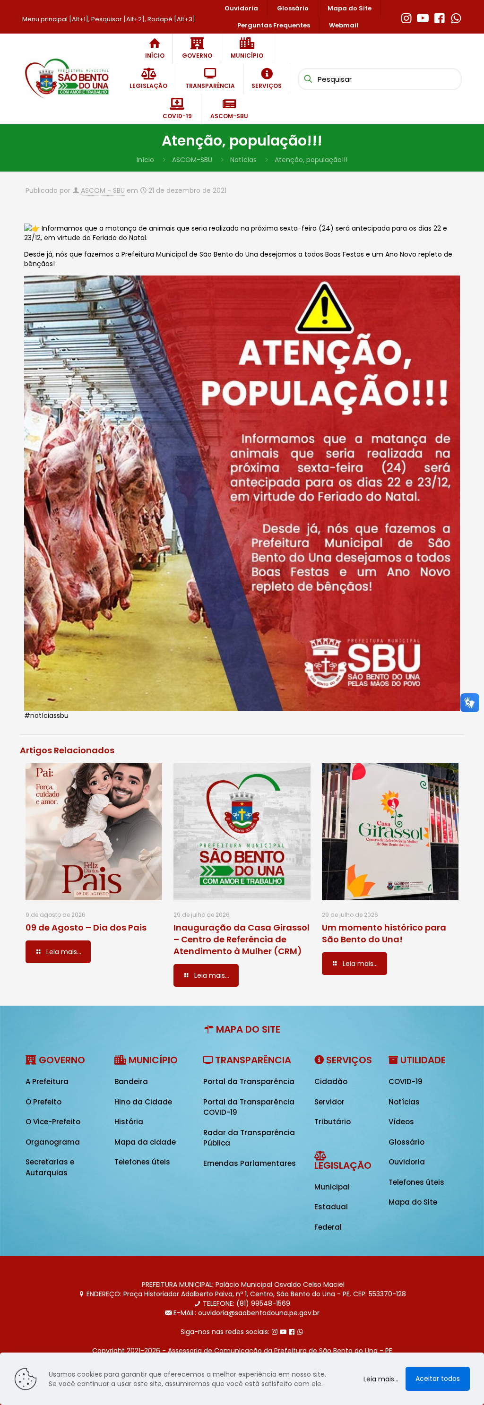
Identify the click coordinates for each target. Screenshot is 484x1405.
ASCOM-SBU (192, 159)
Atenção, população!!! (311, 159)
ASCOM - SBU (103, 190)
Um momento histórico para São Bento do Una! (384, 933)
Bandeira (131, 1081)
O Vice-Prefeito (53, 1122)
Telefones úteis (142, 1162)
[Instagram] (406, 17)
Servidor (329, 1102)
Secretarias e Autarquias (50, 1167)
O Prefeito (43, 1102)
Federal (328, 1227)
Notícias (243, 159)
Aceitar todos (437, 1378)
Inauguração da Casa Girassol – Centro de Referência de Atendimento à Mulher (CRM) (241, 939)
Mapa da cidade (145, 1142)
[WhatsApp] (456, 17)
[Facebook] (439, 17)
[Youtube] (423, 17)
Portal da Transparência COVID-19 (248, 1107)
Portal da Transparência (248, 1081)
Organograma (53, 1142)
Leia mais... (380, 1379)
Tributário (332, 1122)
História (128, 1122)
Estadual (331, 1207)
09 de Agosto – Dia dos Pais (86, 927)
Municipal (332, 1187)
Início (145, 159)
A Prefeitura (47, 1081)
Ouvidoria (407, 1162)
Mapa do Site (413, 1202)
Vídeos (401, 1122)
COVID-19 (406, 1081)
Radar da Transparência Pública (249, 1138)
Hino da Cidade (143, 1102)
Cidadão (330, 1081)
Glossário (406, 1142)
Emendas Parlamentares (249, 1163)
